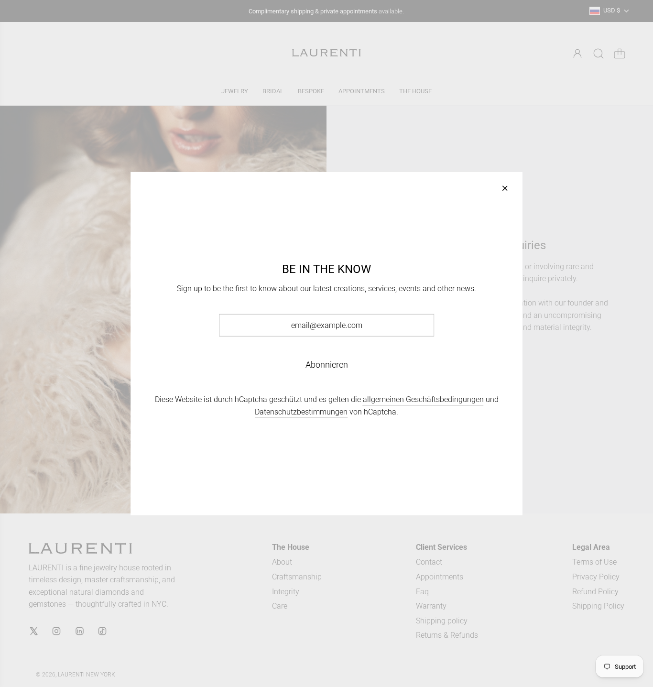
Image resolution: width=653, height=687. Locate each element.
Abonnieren (326, 365)
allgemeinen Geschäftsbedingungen (423, 399)
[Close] (504, 187)
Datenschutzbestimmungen (301, 411)
